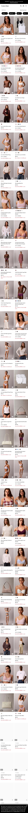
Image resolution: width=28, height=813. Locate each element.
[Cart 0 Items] (23, 6)
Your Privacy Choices (5, 811)
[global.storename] (5, 6)
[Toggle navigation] (26, 6)
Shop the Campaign (14, 2)
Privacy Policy (16, 811)
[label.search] (20, 6)
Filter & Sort (24, 10)
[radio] (1, 36)
